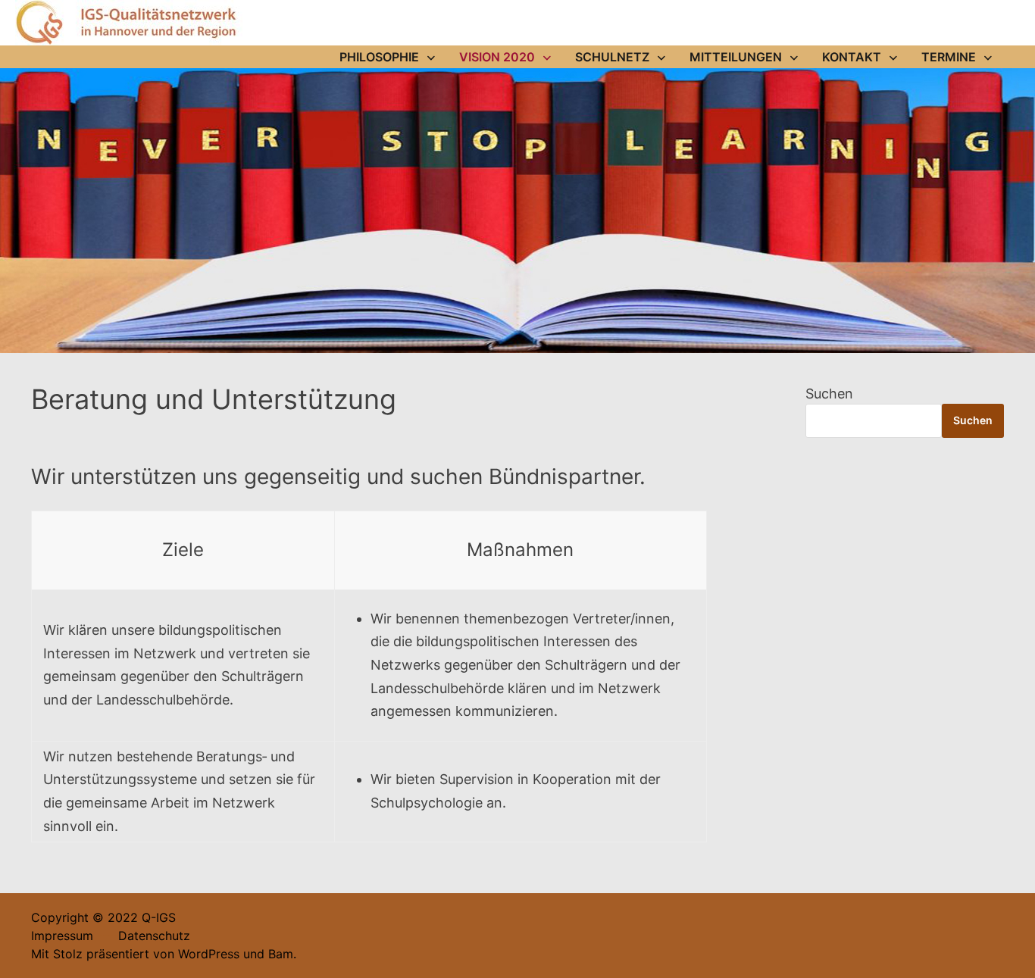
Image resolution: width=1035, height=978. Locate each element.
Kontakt (851, 56)
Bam (280, 953)
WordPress (208, 953)
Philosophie (379, 56)
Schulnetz (612, 56)
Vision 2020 (497, 56)
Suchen (829, 394)
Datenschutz (143, 935)
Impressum (62, 935)
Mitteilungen (735, 56)
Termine (948, 56)
